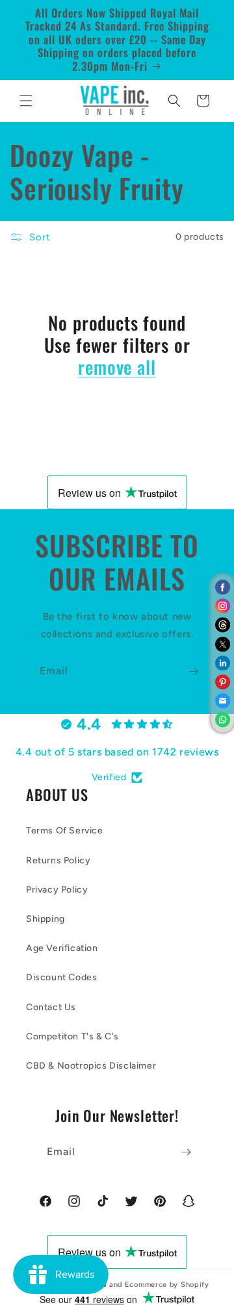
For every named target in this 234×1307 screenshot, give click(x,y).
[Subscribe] (193, 671)
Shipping (45, 918)
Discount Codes (61, 977)
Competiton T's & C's (72, 1036)
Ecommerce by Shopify (167, 1284)
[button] (26, 100)
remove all (116, 367)
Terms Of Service (64, 830)
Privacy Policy (57, 889)
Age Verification (62, 948)
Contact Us (51, 1007)
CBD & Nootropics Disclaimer (91, 1065)
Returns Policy (58, 860)
